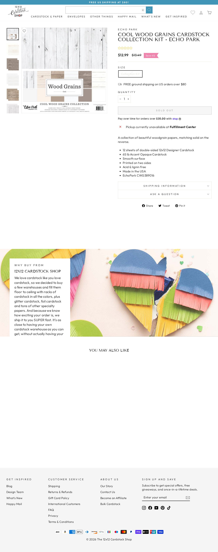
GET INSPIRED (176, 16)
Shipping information (164, 185)
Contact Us (107, 492)
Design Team (15, 492)
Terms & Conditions (61, 522)
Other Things (101, 16)
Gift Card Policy (58, 498)
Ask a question (164, 194)
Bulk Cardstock (110, 504)
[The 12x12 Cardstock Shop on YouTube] (156, 508)
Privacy (53, 516)
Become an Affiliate (113, 498)
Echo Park (128, 29)
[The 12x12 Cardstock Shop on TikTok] (169, 508)
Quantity (127, 92)
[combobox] (109, 10)
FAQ (51, 510)
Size (122, 67)
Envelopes (76, 16)
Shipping (54, 486)
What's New (151, 16)
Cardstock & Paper (47, 16)
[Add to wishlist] (24, 31)
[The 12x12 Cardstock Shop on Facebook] (150, 508)
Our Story (106, 486)
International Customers (64, 504)
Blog (9, 486)
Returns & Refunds (60, 492)
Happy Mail (14, 504)
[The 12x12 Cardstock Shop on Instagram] (144, 508)
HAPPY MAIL (127, 16)
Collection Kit (130, 74)
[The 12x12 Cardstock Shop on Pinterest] (163, 508)
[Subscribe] (188, 497)
